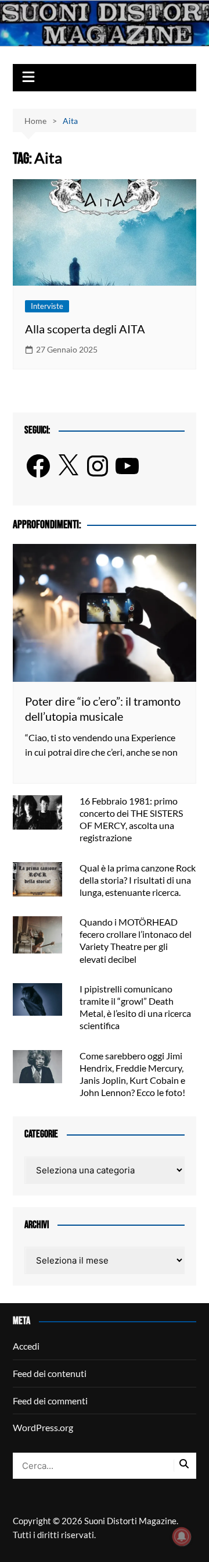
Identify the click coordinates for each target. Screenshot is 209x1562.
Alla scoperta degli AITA (85, 329)
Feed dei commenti (50, 1400)
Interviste (47, 306)
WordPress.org (43, 1427)
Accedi (26, 1345)
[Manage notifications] (181, 1536)
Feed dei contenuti (50, 1373)
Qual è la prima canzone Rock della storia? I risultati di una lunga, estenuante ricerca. (138, 880)
